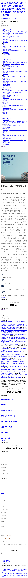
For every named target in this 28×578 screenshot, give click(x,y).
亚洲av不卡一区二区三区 (6, 573)
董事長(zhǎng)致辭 (14, 32)
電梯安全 (16, 50)
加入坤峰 (5, 44)
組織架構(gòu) (22, 32)
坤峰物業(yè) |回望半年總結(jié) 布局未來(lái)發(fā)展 (13, 321)
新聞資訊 (5, 43)
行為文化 (10, 36)
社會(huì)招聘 (22, 46)
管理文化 (19, 36)
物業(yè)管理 (6, 39)
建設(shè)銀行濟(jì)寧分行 (8, 416)
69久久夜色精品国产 (17, 573)
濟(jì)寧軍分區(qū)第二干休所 (9, 421)
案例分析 (12, 40)
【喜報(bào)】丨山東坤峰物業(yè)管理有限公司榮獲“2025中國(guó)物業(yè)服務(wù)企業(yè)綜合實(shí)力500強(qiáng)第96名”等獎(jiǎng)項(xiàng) (14, 326)
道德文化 (5, 36)
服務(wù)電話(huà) (7, 561)
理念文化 (15, 36)
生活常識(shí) (22, 50)
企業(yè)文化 (6, 34)
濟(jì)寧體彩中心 (5, 432)
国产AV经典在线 (14, 575)
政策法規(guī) (6, 40)
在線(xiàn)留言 (6, 54)
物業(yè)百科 (6, 50)
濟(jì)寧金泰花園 (5, 438)
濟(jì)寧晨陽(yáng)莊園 (7, 399)
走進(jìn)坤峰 (6, 30)
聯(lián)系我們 (20, 33)
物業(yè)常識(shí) (7, 49)
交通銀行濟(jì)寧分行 (6, 427)
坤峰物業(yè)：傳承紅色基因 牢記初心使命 (11, 369)
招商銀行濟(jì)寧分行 (6, 410)
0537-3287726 (15, 561)
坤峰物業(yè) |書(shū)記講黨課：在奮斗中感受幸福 (12, 363)
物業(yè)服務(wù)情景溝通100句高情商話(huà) (11, 351)
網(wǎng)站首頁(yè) (7, 29)
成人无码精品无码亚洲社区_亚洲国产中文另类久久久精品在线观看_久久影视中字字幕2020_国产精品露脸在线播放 (14, 9)
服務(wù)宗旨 (14, 33)
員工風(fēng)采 (15, 46)
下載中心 (5, 47)
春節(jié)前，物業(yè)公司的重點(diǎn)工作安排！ (12, 354)
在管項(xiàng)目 (7, 37)
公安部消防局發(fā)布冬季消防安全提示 (10, 344)
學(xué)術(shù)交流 (19, 40)
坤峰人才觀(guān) (7, 46)
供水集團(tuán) (5, 404)
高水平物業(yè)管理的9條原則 (8, 359)
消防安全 (12, 50)
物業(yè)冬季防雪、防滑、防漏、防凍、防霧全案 (12, 361)
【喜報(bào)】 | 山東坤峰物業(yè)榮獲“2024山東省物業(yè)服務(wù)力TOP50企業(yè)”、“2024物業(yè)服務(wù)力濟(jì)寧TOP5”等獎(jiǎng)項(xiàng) (14, 339)
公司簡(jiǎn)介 (6, 32)
